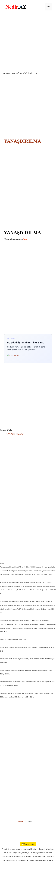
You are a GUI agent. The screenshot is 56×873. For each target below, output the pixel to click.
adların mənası (4, 840)
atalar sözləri (4, 836)
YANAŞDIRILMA (22, 141)
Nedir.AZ (22, 822)
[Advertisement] (28, 42)
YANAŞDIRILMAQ (14, 434)
